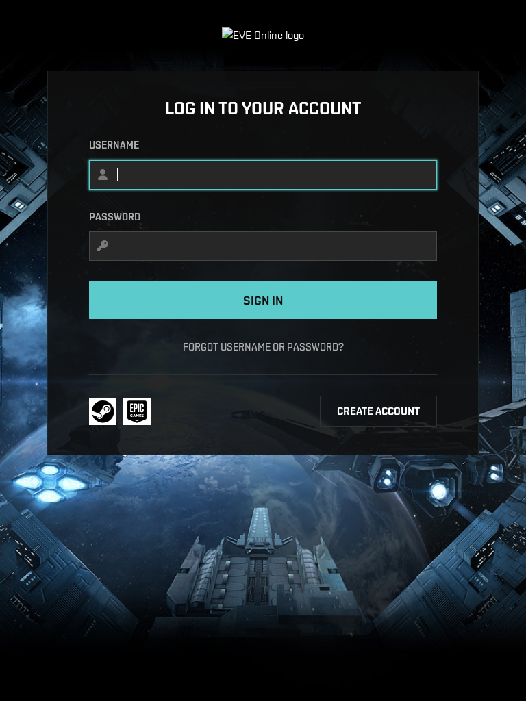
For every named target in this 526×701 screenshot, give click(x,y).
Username (114, 145)
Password (114, 217)
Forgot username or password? (263, 347)
